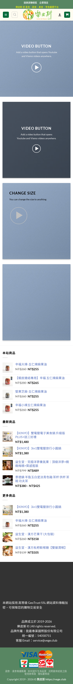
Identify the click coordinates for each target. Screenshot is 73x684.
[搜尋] (15, 15)
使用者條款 (30, 673)
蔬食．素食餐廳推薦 (15, 671)
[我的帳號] (59, 14)
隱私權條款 (43, 673)
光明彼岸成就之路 (57, 671)
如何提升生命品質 (37, 671)
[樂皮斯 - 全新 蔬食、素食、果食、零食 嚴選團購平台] (37, 15)
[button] (6, 15)
